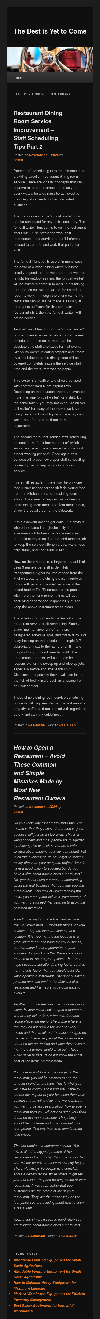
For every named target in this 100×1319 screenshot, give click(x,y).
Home (19, 77)
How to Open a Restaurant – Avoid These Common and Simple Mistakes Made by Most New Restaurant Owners (39, 772)
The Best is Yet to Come (50, 30)
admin (18, 159)
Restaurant (36, 725)
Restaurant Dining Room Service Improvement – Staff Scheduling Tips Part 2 (38, 129)
